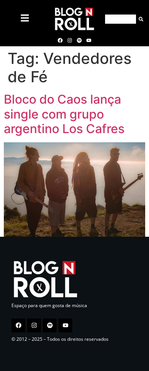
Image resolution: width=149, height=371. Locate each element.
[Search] (139, 19)
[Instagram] (69, 40)
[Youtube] (89, 40)
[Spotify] (79, 40)
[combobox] (120, 19)
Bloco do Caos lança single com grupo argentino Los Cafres (64, 114)
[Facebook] (60, 40)
